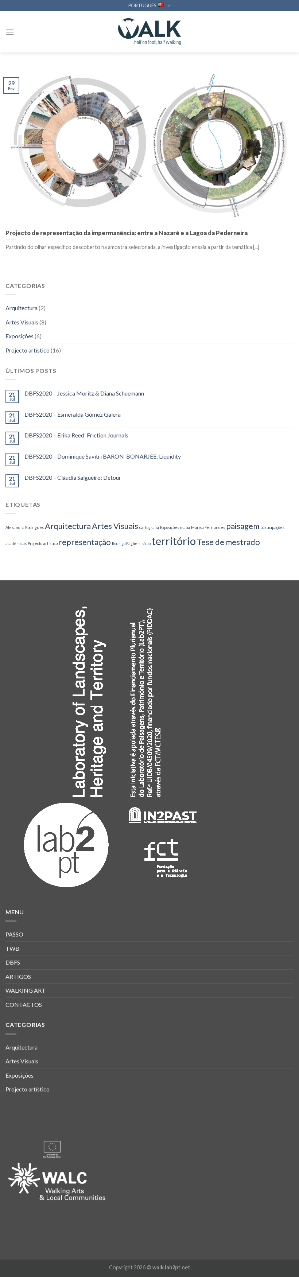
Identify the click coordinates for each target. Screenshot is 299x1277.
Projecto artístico (27, 350)
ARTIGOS (18, 976)
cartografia (149, 527)
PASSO (14, 934)
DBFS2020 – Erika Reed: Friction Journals (76, 435)
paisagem (242, 526)
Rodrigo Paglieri (126, 543)
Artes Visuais (21, 322)
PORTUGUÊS (142, 5)
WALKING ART (25, 990)
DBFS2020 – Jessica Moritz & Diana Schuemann (84, 393)
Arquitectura (21, 307)
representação (85, 542)
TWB (12, 948)
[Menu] (9, 32)
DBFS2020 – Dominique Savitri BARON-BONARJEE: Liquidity (102, 456)
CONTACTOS (23, 1004)
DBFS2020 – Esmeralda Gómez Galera (72, 414)
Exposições (19, 335)
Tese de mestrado (228, 542)
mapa (185, 527)
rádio (146, 543)
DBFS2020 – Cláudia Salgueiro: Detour (72, 477)
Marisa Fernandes (208, 527)
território (174, 540)
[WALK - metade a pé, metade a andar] (149, 31)
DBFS (12, 962)
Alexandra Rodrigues (24, 527)
